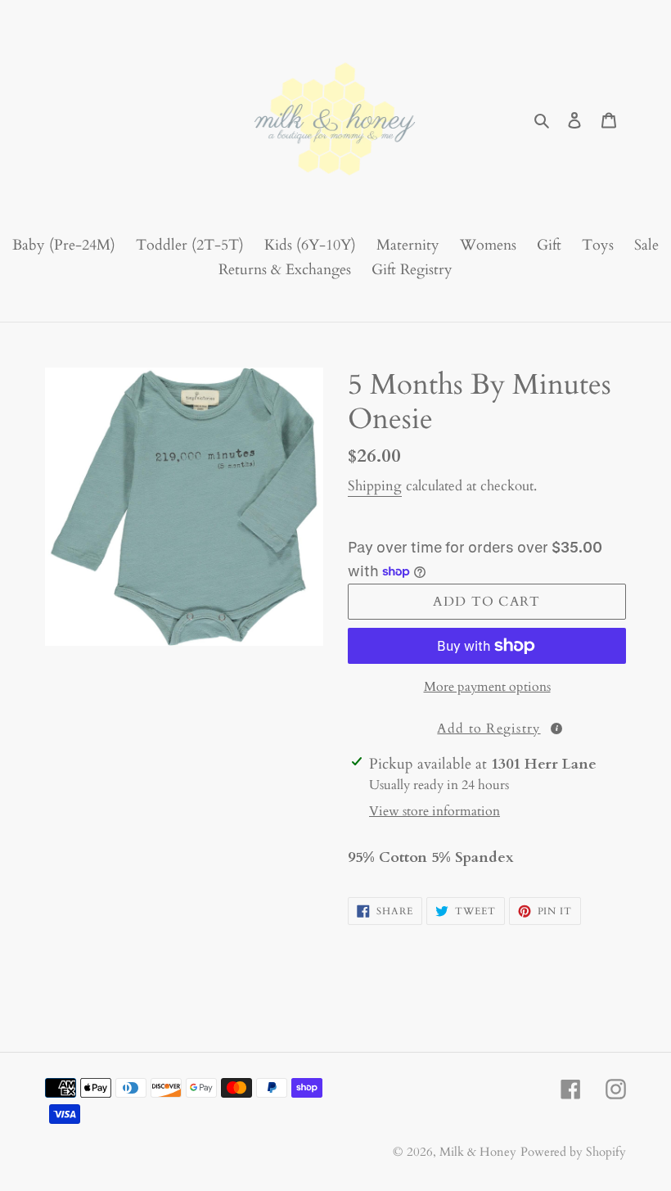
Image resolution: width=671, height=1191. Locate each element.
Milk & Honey (477, 1152)
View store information (434, 811)
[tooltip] (556, 728)
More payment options (487, 687)
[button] (487, 727)
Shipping (375, 485)
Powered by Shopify (573, 1152)
